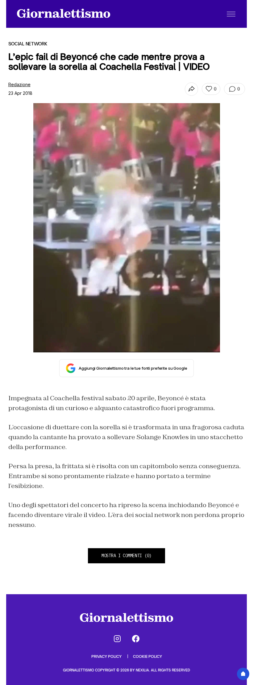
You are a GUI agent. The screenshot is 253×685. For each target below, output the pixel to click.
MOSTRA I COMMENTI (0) (126, 555)
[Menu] (231, 14)
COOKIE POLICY (147, 656)
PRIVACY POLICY (106, 656)
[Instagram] (117, 638)
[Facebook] (136, 638)
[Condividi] (191, 89)
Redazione (19, 84)
